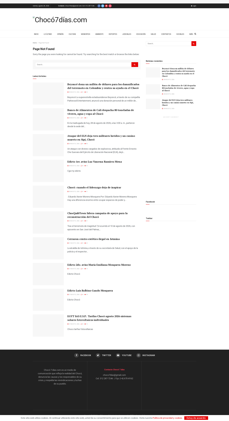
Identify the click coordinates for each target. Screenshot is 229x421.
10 (87, 166)
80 (87, 143)
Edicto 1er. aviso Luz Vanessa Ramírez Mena (94, 161)
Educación (141, 34)
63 (87, 243)
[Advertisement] (169, 383)
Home (35, 43)
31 (87, 191)
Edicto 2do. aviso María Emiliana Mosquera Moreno (99, 264)
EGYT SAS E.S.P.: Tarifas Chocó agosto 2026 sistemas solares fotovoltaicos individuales (99, 318)
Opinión (60, 34)
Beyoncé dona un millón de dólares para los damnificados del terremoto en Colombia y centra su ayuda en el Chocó (103, 86)
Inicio (36, 34)
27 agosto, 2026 (73, 243)
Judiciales (126, 34)
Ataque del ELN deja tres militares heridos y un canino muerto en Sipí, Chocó (178, 102)
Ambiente (99, 34)
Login (194, 6)
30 (87, 92)
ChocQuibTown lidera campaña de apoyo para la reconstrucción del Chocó (97, 215)
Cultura (72, 34)
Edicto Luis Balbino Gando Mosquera (90, 290)
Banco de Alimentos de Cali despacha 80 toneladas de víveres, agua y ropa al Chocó (100, 111)
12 (87, 324)
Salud (153, 34)
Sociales (180, 34)
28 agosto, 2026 (73, 92)
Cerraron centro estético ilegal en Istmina (93, 239)
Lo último (48, 34)
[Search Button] (134, 64)
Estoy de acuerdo (196, 418)
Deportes (113, 34)
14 (87, 269)
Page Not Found (44, 43)
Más (191, 34)
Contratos (166, 34)
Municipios (85, 34)
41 (87, 221)
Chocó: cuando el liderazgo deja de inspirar (94, 187)
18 (87, 294)
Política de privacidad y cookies (167, 418)
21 (87, 118)
